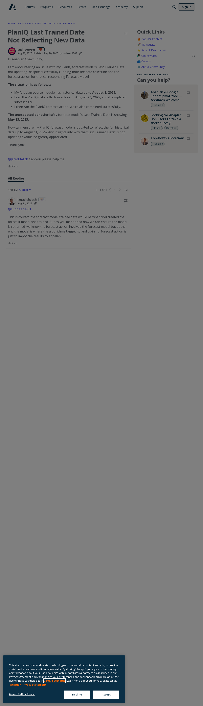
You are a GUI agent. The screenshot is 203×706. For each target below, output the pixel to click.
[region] (64, 679)
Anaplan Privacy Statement (28, 684)
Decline (77, 694)
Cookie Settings (54, 680)
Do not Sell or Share (22, 694)
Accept (106, 694)
